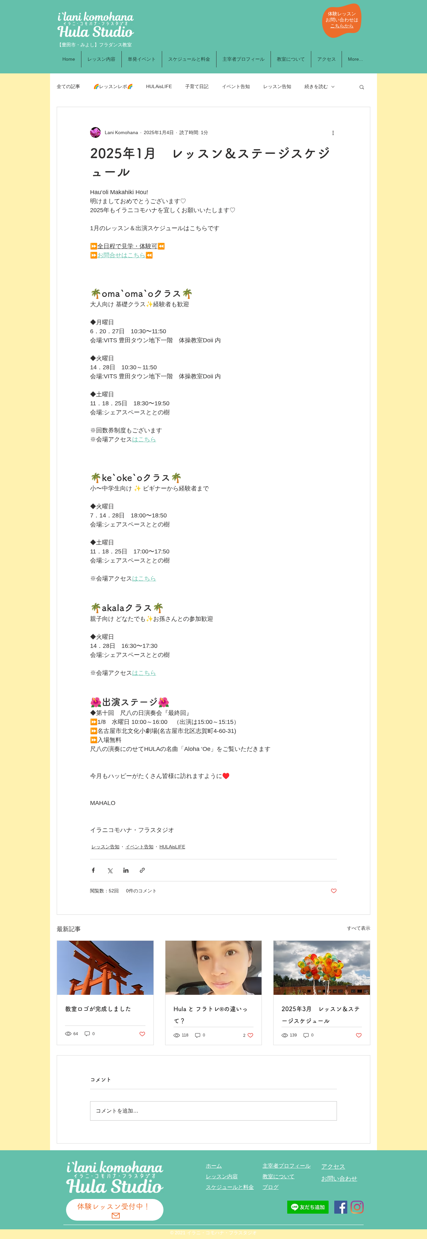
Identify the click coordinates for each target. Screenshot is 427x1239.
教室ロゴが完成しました (98, 1009)
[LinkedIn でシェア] (126, 870)
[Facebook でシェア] (93, 870)
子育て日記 (196, 86)
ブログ (271, 1187)
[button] (362, 86)
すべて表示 (358, 928)
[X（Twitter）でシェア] (109, 870)
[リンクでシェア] (142, 870)
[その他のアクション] (333, 132)
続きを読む (316, 86)
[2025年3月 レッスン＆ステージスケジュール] (322, 968)
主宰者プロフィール (287, 1166)
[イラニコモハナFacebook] (340, 1207)
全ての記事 (68, 86)
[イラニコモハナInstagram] (357, 1207)
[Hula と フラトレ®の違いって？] (213, 968)
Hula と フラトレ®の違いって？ (210, 1015)
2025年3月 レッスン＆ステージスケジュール (321, 1015)
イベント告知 (236, 86)
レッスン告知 (277, 86)
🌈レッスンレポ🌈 (113, 86)
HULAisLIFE (159, 86)
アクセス (333, 1166)
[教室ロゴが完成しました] (105, 968)
